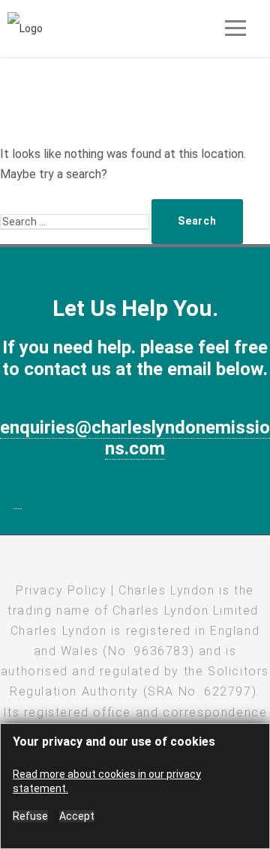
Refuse (30, 816)
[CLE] (25, 28)
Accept (76, 816)
